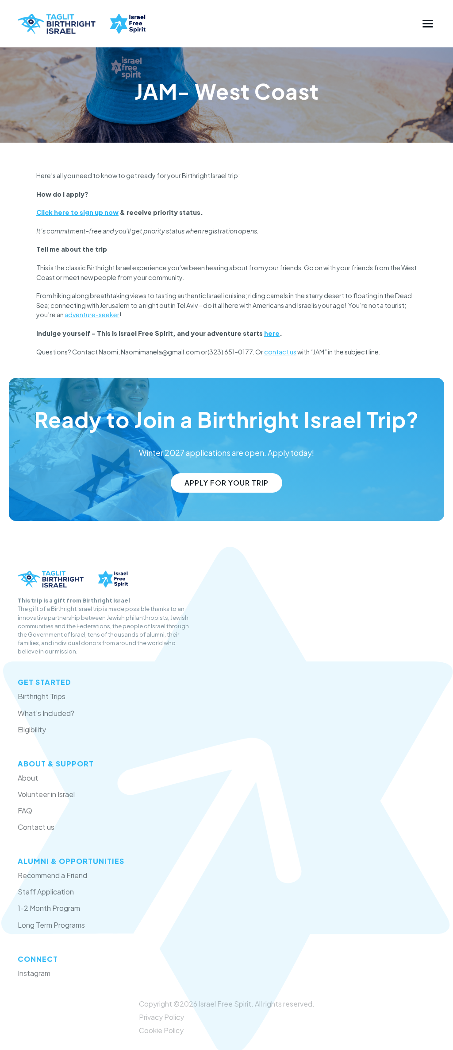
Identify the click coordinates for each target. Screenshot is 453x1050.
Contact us (36, 827)
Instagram (34, 973)
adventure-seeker (92, 315)
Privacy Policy (161, 1017)
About (28, 777)
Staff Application (46, 891)
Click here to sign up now (77, 212)
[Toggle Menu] (427, 24)
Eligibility (32, 729)
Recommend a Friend (52, 875)
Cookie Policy (161, 1030)
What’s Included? (46, 713)
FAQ (25, 810)
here (272, 333)
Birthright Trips (41, 696)
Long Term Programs (51, 924)
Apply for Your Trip (226, 482)
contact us (280, 352)
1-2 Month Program (49, 908)
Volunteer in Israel (46, 794)
